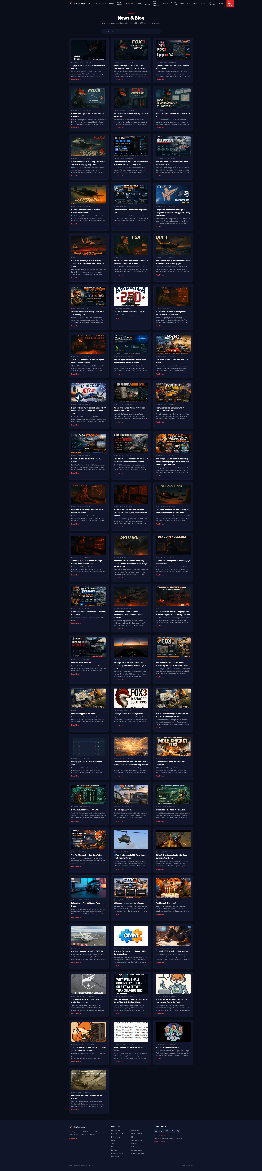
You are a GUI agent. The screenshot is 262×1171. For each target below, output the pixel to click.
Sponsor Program (174, 3)
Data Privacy (115, 1156)
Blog (104, 3)
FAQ (112, 1147)
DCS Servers (115, 1130)
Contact (195, 3)
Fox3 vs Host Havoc (118, 1153)
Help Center (135, 1147)
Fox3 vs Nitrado (136, 1150)
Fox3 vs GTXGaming (138, 1153)
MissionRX (129, 3)
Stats (203, 3)
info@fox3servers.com (165, 1136)
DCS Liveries (147, 3)
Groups (111, 3)
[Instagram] (167, 1131)
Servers (95, 3)
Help (188, 3)
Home (88, 3)
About (182, 3)
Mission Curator (120, 3)
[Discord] (156, 1131)
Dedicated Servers (117, 1134)
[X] (178, 1131)
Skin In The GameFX (187, 1165)
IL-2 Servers (135, 1130)
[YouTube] (161, 1131)
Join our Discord (159, 1141)
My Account (213, 3)
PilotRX (138, 3)
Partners (165, 3)
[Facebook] (173, 1131)
